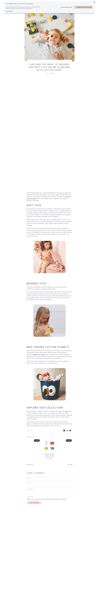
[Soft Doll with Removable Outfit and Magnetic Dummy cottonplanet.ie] (49, 400)
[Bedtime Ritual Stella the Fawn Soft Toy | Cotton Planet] (49, 273)
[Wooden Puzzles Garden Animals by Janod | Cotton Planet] (49, 336)
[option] (33, 446)
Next (69, 464)
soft (60, 411)
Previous (31, 464)
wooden (66, 411)
